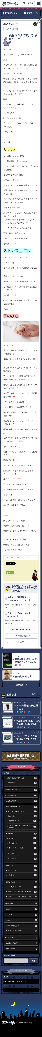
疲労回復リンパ (22, 821)
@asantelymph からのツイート (14, 981)
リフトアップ (22, 859)
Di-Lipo (22, 838)
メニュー (21, 914)
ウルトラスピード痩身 (22, 848)
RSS (35, 694)
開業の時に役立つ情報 (22, 930)
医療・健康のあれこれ (21, 806)
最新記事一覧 (22, 685)
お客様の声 (22, 875)
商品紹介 (21, 909)
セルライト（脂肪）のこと (22, 811)
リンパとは (22, 816)
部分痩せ (22, 833)
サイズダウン (22, 854)
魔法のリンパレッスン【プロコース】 (22, 891)
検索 (33, 961)
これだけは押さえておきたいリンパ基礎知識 (22, 826)
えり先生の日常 (21, 801)
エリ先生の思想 (12, 29)
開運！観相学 (21, 949)
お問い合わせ (24, 636)
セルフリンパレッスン (22, 887)
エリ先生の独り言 (21, 943)
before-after (21, 903)
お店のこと (21, 866)
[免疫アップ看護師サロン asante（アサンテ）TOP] (10, 3)
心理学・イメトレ (21, 920)
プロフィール (32, 13)
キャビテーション (22, 843)
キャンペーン (22, 870)
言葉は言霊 (22, 783)
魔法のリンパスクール (21, 882)
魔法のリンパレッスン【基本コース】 (22, 896)
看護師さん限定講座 (21, 926)
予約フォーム (24, 642)
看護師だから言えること (21, 790)
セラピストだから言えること (21, 778)
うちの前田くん (21, 937)
